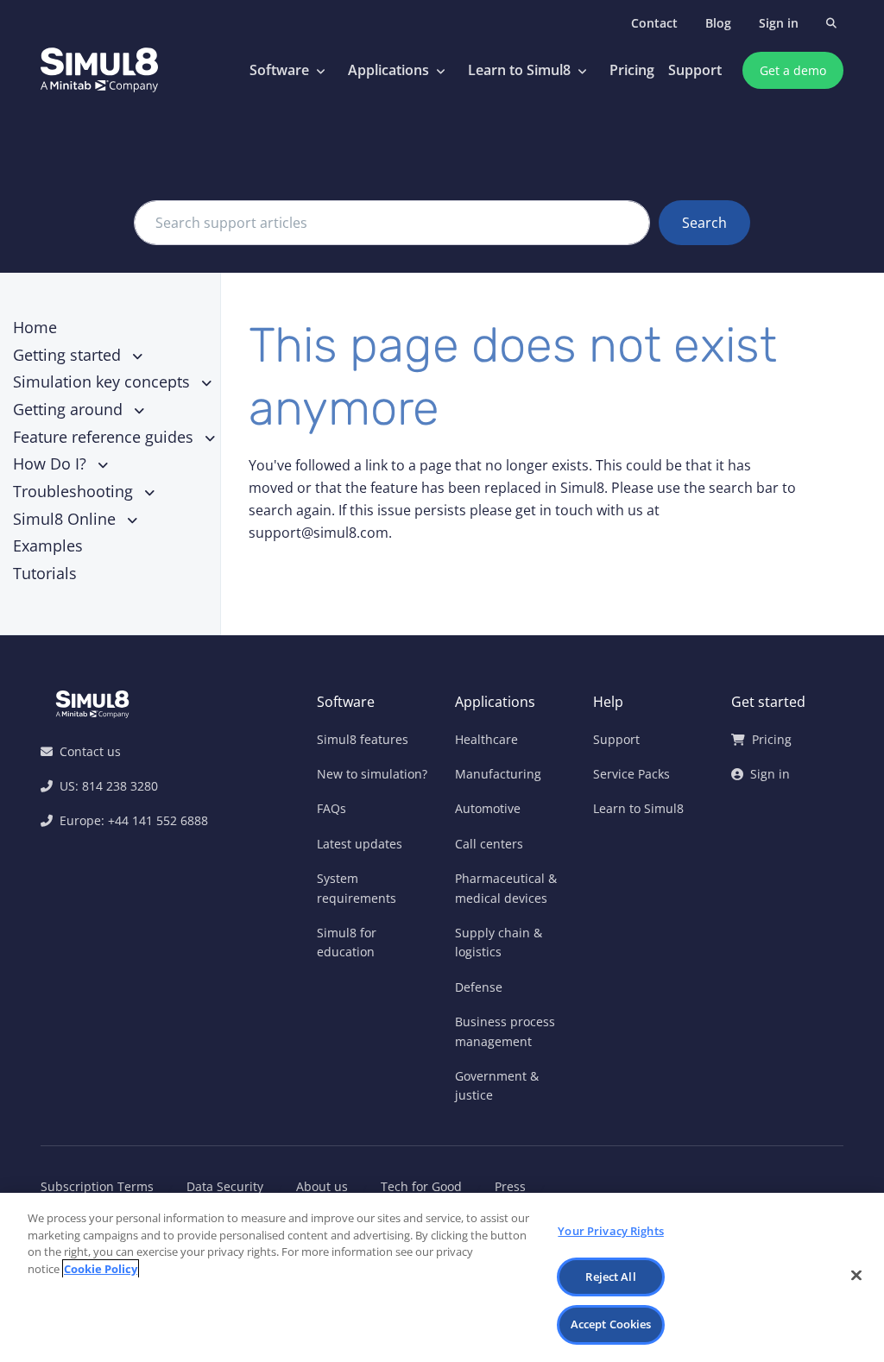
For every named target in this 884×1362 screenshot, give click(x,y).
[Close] (856, 1276)
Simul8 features (362, 739)
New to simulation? (372, 774)
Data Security (224, 1186)
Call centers (489, 843)
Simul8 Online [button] (66, 518)
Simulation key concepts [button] (103, 381)
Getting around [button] (70, 409)
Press (510, 1186)
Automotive (488, 808)
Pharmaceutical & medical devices (506, 887)
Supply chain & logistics (498, 942)
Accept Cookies (611, 1324)
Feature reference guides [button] (105, 436)
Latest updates (359, 843)
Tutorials (45, 573)
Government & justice (497, 1085)
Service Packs (631, 774)
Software (279, 69)
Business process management (505, 1031)
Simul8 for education (346, 942)
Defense (478, 987)
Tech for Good (421, 1186)
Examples (48, 545)
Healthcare (486, 739)
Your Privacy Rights (610, 1231)
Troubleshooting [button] (75, 491)
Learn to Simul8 (519, 69)
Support (695, 69)
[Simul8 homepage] (99, 71)
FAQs (331, 808)
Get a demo (793, 70)
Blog (718, 23)
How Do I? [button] (52, 463)
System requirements (356, 887)
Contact (654, 23)
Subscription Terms (97, 1186)
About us (322, 1186)
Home (35, 327)
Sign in (779, 23)
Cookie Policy (100, 1269)
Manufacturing (498, 774)
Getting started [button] (69, 354)
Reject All (610, 1276)
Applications (388, 69)
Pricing (631, 69)
